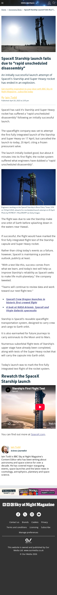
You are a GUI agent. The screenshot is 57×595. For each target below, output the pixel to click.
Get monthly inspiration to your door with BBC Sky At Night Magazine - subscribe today (26, 90)
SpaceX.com (38, 434)
